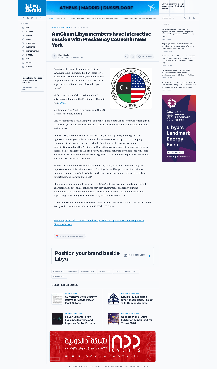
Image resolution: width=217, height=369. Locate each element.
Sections (24, 23)
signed (62, 102)
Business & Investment (60, 27)
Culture (28, 63)
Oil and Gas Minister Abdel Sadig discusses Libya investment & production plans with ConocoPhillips (178, 72)
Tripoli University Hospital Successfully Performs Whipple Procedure (133, 18)
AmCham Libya (105, 271)
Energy (28, 39)
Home (27, 28)
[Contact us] (32, 18)
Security (29, 55)
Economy (28, 35)
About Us (145, 366)
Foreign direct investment (65, 271)
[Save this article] (132, 56)
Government (30, 43)
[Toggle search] (23, 18)
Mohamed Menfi (59, 276)
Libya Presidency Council (126, 271)
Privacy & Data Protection (113, 366)
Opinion (28, 67)
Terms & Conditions (132, 366)
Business (29, 31)
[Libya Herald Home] (32, 8)
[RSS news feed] (36, 18)
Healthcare (30, 47)
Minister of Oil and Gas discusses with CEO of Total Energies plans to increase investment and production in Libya (179, 84)
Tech (27, 59)
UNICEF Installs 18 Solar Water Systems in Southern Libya (77, 18)
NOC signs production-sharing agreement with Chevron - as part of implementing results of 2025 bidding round (178, 32)
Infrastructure (32, 51)
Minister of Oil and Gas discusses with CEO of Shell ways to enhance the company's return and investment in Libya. (178, 59)
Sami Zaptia (63, 55)
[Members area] (28, 18)
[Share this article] (126, 56)
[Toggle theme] (41, 18)
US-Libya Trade (88, 271)
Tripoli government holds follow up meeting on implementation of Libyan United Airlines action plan (178, 46)
